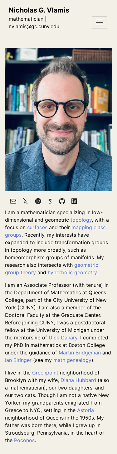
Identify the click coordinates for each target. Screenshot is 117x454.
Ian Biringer (18, 360)
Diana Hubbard (78, 380)
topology (81, 220)
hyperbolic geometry (72, 272)
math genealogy (72, 360)
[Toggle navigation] (99, 22)
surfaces (37, 227)
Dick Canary (63, 337)
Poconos (24, 440)
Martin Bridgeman (80, 352)
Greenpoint (45, 372)
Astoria (85, 410)
